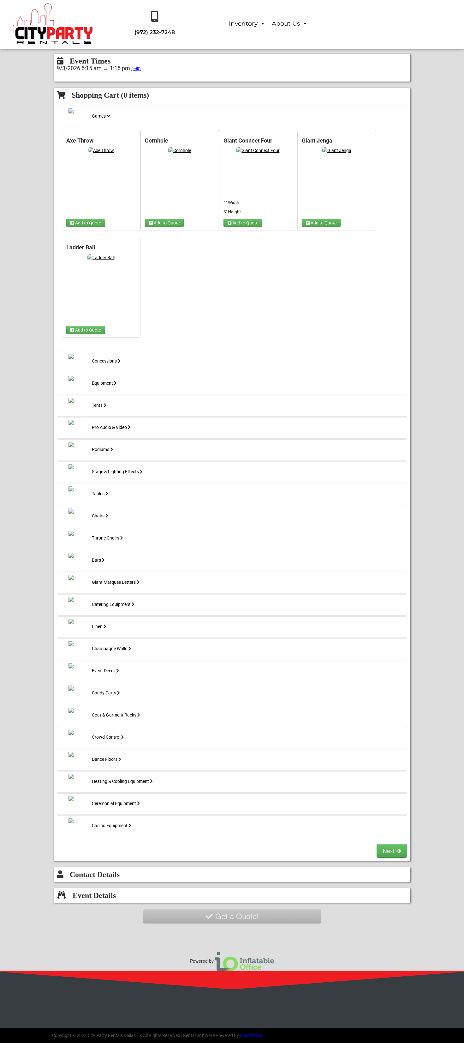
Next (389, 851)
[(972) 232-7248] (154, 16)
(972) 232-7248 (154, 32)
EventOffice (251, 1035)
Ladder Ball (80, 247)
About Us (286, 23)
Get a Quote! (236, 915)
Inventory (243, 23)
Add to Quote (87, 222)
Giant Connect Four (247, 140)
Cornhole (156, 140)
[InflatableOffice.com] (244, 960)
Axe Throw (79, 140)
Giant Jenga (317, 140)
